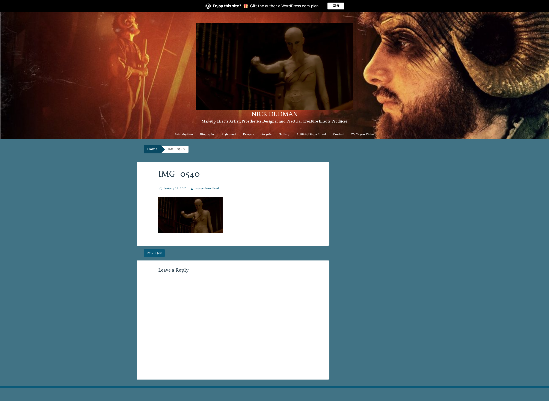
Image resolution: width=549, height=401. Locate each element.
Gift (336, 6)
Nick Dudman (275, 114)
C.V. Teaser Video (362, 135)
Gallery (284, 135)
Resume (248, 135)
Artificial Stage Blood (311, 135)
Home (152, 149)
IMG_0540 (154, 253)
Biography (207, 135)
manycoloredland (207, 188)
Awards (266, 135)
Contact (338, 135)
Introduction (184, 135)
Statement (229, 135)
